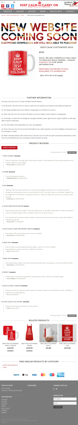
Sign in (3, 390)
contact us (45, 62)
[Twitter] (56, 389)
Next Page (72, 152)
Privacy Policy (9, 420)
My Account (5, 388)
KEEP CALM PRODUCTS (13, 15)
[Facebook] (53, 389)
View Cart (74, 6)
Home (3, 15)
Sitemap (3, 412)
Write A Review (9, 147)
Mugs (22, 15)
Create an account (15, 390)
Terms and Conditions (18, 420)
